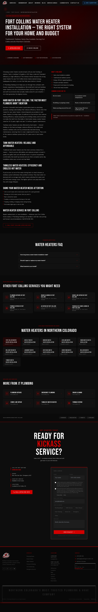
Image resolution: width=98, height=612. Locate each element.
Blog (44, 3)
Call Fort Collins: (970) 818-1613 (19, 225)
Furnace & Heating (31, 564)
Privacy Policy (59, 494)
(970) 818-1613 (15, 48)
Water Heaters (30, 561)
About (30, 3)
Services (13, 3)
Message (56, 518)
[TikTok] (10, 568)
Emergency (76, 511)
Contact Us (74, 3)
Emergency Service (31, 569)
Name (55, 474)
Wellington (73, 417)
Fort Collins (15, 12)
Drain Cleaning (58, 511)
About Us (53, 574)
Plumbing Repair (59, 508)
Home (8, 12)
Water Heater (78, 508)
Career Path (64, 3)
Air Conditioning (30, 566)
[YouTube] (14, 568)
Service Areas (52, 3)
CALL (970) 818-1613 (22, 492)
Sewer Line (67, 511)
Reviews (38, 3)
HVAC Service (69, 508)
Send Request (68, 532)
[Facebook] (3, 568)
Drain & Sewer (30, 559)
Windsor (63, 417)
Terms (64, 494)
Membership (23, 3)
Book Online (33, 48)
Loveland (91, 417)
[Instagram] (7, 568)
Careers (53, 576)
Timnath (82, 417)
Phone (71, 474)
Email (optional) (58, 498)
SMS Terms (93, 599)
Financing (53, 578)
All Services (53, 568)
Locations (53, 570)
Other (56, 515)
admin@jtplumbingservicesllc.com (85, 558)
